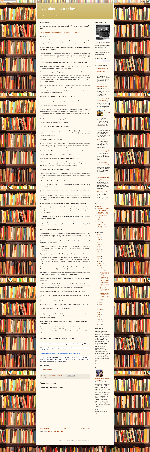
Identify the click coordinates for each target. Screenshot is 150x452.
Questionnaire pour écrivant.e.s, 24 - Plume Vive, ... (104, 284)
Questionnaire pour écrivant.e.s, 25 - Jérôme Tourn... (104, 278)
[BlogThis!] (69, 376)
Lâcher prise (100, 129)
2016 (98, 258)
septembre (101, 265)
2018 (98, 254)
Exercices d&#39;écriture (103, 215)
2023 (98, 242)
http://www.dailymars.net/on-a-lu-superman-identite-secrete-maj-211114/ (60, 353)
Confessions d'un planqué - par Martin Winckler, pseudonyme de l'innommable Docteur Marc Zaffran (103, 71)
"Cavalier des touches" (58, 8)
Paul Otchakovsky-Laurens (107, 112)
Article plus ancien (85, 428)
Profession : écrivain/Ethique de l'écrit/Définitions (102, 222)
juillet (100, 299)
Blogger (89, 440)
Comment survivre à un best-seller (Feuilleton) (103, 212)
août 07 (102, 270)
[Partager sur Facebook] (72, 376)
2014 (98, 312)
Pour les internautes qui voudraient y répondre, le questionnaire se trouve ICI (61, 32)
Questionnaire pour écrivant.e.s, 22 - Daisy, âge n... (104, 273)
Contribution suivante (46, 369)
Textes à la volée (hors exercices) (102, 227)
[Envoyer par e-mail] (67, 376)
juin (100, 302)
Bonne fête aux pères (102, 86)
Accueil (65, 428)
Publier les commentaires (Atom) (55, 431)
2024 (98, 239)
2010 (98, 321)
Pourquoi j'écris (101, 139)
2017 (98, 256)
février (100, 309)
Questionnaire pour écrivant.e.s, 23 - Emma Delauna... (105, 289)
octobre (101, 263)
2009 (98, 324)
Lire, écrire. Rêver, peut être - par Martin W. (103, 151)
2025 (98, 237)
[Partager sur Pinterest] (74, 376)
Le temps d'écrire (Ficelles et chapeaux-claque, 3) (103, 99)
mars (100, 307)
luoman (79, 440)
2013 (98, 314)
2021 (98, 247)
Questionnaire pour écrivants (51, 378)
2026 (98, 235)
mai (100, 304)
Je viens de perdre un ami (103, 191)
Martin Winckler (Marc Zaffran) (103, 379)
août (100, 268)
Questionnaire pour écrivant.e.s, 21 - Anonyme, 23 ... (104, 294)
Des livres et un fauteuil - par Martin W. (103, 178)
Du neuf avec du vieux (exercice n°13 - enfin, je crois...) (103, 164)
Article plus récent (44, 428)
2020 (98, 249)
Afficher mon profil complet (102, 414)
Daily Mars (62, 344)
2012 (98, 317)
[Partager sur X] (71, 376)
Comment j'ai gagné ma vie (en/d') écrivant (103, 209)
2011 (98, 319)
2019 (98, 251)
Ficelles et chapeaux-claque (102, 218)
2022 (98, 244)
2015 (98, 261)
